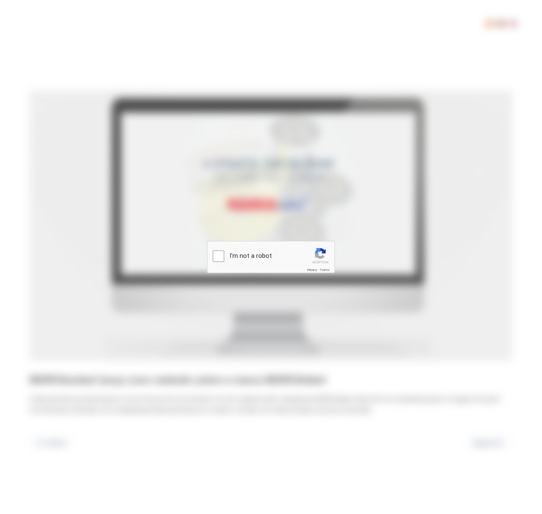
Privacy (312, 270)
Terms (325, 270)
